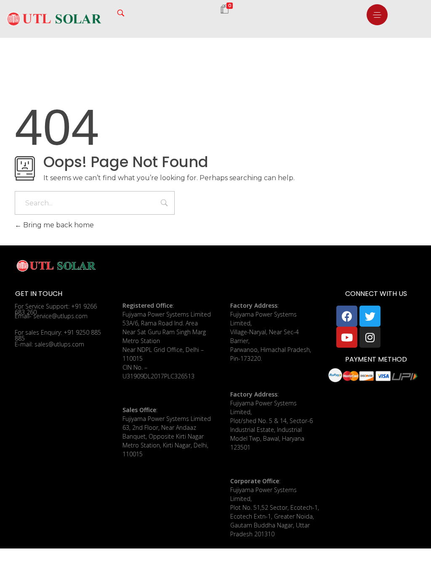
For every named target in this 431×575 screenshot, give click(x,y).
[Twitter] (369, 316)
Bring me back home (57, 225)
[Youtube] (346, 337)
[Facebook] (346, 316)
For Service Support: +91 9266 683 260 (56, 309)
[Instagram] (369, 337)
